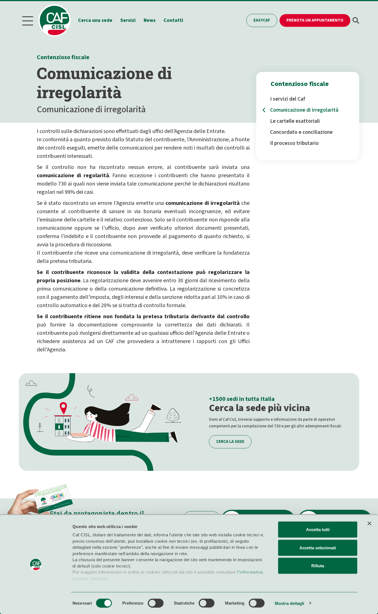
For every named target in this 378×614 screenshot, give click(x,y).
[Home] (57, 20)
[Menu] (28, 21)
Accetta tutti (318, 529)
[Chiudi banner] (369, 524)
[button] (356, 20)
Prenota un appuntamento (314, 20)
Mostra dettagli (289, 603)
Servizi (128, 20)
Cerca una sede (95, 20)
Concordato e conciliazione (301, 132)
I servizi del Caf (287, 99)
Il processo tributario (294, 143)
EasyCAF (261, 20)
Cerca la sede (230, 442)
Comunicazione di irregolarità (304, 110)
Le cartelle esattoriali (295, 121)
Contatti (173, 20)
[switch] (156, 603)
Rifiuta (317, 565)
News (150, 20)
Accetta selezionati (317, 547)
